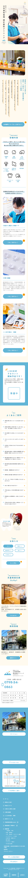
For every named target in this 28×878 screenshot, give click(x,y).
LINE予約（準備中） (5, 874)
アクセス (23, 700)
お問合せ (22, 875)
